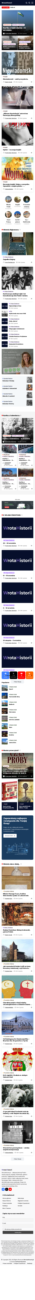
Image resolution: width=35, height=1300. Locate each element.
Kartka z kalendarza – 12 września (24, 483)
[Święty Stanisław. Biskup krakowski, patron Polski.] (17, 914)
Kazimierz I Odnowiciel (10, 388)
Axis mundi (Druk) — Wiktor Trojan (25, 807)
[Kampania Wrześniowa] (5, 344)
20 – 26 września (9, 543)
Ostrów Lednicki (14, 719)
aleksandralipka (9, 189)
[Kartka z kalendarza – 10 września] (25, 449)
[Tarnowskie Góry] (5, 696)
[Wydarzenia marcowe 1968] (5, 314)
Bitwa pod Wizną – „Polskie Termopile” (25, 47)
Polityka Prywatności (19, 1263)
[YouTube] (10, 1189)
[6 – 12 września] (17, 592)
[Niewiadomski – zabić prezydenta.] (17, 63)
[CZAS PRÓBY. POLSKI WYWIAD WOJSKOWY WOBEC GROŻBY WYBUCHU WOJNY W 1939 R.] (17, 765)
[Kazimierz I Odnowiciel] (29, 387)
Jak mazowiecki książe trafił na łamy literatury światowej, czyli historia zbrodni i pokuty (16, 967)
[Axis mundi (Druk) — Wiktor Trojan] (25, 790)
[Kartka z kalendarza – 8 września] (17, 430)
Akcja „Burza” (13, 321)
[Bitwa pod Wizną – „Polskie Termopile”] (25, 43)
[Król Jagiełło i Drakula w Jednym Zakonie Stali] (17, 1059)
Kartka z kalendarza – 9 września (8, 459)
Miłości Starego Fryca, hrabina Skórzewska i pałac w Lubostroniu (15, 895)
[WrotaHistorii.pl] (7, 2)
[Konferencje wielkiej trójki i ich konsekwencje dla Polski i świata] (17, 278)
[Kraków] (5, 734)
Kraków (11, 735)
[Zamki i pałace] (17, 218)
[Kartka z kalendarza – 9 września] (9, 449)
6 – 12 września (8, 608)
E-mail (4, 1223)
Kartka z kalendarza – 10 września (24, 459)
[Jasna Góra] (5, 741)
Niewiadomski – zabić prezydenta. (15, 79)
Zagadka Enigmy (9, 259)
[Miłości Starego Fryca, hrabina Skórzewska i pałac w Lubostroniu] (17, 878)
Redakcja (29, 1263)
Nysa (10, 727)
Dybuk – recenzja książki (12, 150)
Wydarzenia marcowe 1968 (17, 313)
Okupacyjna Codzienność (16, 329)
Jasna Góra (12, 742)
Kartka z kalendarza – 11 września (8, 483)
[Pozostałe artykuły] (26, 202)
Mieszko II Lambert (9, 396)
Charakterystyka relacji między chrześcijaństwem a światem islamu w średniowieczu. (17, 1003)
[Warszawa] (5, 711)
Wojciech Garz (8, 898)
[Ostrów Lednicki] (5, 719)
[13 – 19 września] (17, 560)
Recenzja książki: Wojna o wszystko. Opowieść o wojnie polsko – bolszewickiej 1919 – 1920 (16, 185)
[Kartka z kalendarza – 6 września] (17, 23)
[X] (6, 1189)
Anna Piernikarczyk (10, 262)
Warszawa (13, 7)
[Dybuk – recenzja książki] (17, 134)
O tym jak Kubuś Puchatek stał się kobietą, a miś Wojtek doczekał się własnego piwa (16, 1112)
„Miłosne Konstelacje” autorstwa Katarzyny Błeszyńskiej (15, 114)
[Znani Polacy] (8, 218)
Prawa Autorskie (7, 1263)
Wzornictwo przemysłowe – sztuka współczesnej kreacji (16, 1149)
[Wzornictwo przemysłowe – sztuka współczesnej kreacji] (17, 1132)
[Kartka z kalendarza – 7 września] (10, 43)
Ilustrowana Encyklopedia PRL (8, 807)
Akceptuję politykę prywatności (13, 1229)
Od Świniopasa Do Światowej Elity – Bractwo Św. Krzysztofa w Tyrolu (16, 1040)
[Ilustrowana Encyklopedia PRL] (9, 790)
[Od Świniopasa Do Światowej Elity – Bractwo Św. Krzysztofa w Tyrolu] (17, 1023)
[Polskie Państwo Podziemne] (5, 337)
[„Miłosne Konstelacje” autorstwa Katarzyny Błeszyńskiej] (17, 97)
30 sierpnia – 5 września (12, 640)
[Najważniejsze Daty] (5, 306)
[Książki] (17, 202)
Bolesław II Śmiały (8, 381)
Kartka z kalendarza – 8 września (16, 439)
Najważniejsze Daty (15, 306)
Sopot (11, 689)
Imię (4, 1217)
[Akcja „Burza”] (5, 321)
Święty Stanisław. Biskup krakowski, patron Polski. (16, 931)
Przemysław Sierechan (11, 33)
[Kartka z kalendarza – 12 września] (25, 472)
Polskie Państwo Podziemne (18, 336)
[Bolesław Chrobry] (29, 403)
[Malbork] (5, 703)
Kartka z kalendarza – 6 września (14, 29)
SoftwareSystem (20, 1261)
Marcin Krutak (8, 82)
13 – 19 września (9, 575)
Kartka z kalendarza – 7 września (9, 47)
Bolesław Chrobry (8, 404)
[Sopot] (5, 688)
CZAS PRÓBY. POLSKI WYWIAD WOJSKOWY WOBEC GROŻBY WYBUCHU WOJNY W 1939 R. (15, 771)
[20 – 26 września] (17, 528)
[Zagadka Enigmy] (17, 243)
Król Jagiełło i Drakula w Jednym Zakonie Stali (15, 1076)
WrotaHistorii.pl (29, 1259)
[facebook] (3, 1189)
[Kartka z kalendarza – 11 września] (9, 472)
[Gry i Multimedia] (26, 218)
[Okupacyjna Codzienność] (5, 329)
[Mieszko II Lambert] (29, 395)
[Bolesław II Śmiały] (29, 380)
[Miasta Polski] (8, 202)
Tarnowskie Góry (14, 697)
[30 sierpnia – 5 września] (17, 625)
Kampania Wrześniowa (16, 344)
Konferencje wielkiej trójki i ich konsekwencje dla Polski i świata (15, 295)
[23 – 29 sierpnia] (17, 657)
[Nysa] (5, 726)
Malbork (11, 704)
